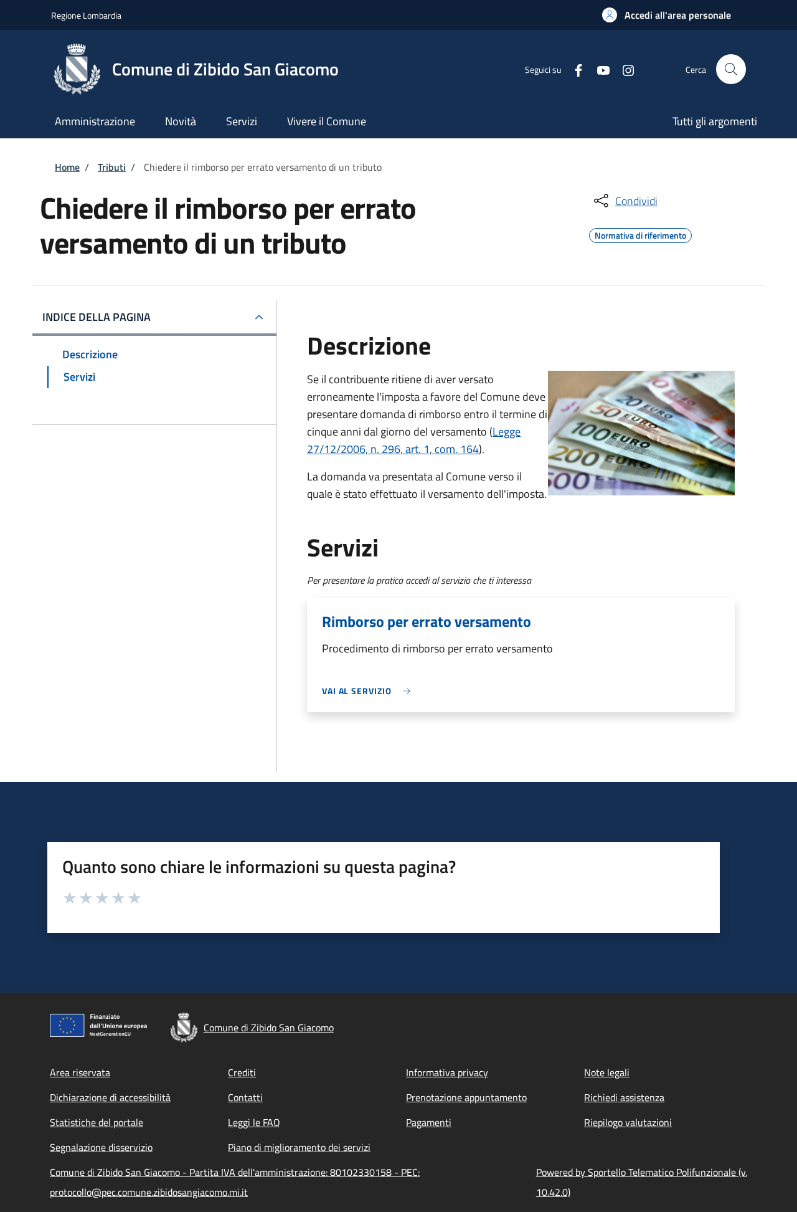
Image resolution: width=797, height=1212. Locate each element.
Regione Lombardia (86, 15)
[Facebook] (573, 68)
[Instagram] (623, 68)
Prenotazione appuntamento (466, 1097)
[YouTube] (598, 68)
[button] (666, 15)
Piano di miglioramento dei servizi (299, 1147)
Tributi (112, 167)
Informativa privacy (447, 1072)
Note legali (607, 1072)
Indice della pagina (96, 316)
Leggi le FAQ (254, 1122)
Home (67, 167)
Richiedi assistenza (624, 1097)
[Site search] (731, 69)
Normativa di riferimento (640, 234)
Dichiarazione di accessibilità (110, 1097)
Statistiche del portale (96, 1122)
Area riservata (80, 1072)
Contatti (245, 1097)
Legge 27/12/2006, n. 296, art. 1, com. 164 (414, 440)
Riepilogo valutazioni (628, 1122)
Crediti (242, 1072)
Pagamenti (428, 1122)
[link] (369, 690)
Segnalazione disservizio (101, 1147)
